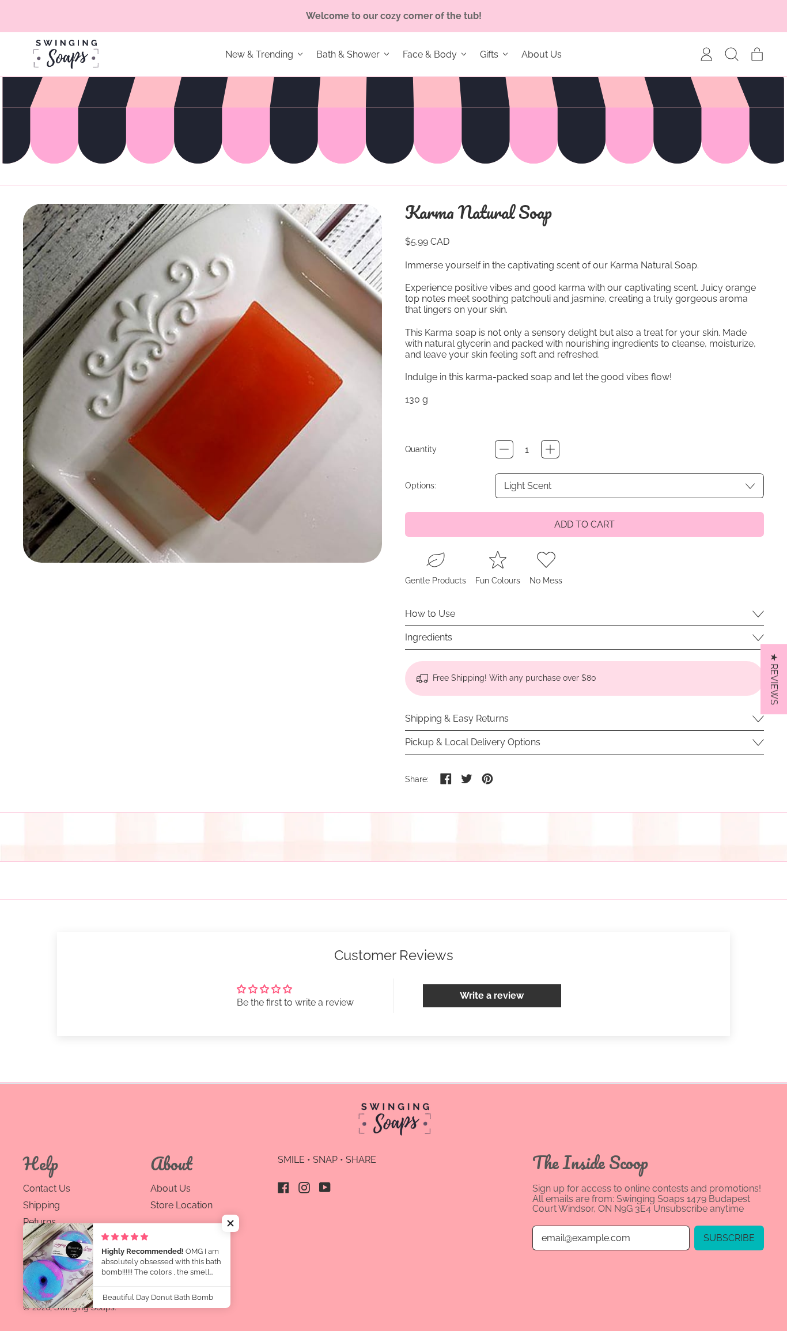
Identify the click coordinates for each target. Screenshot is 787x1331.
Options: (420, 485)
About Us (541, 54)
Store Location (181, 1205)
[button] (731, 54)
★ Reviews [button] (774, 679)
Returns (39, 1221)
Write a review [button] (492, 995)
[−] (504, 449)
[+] (550, 449)
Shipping (41, 1205)
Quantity (421, 449)
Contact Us (46, 1188)
